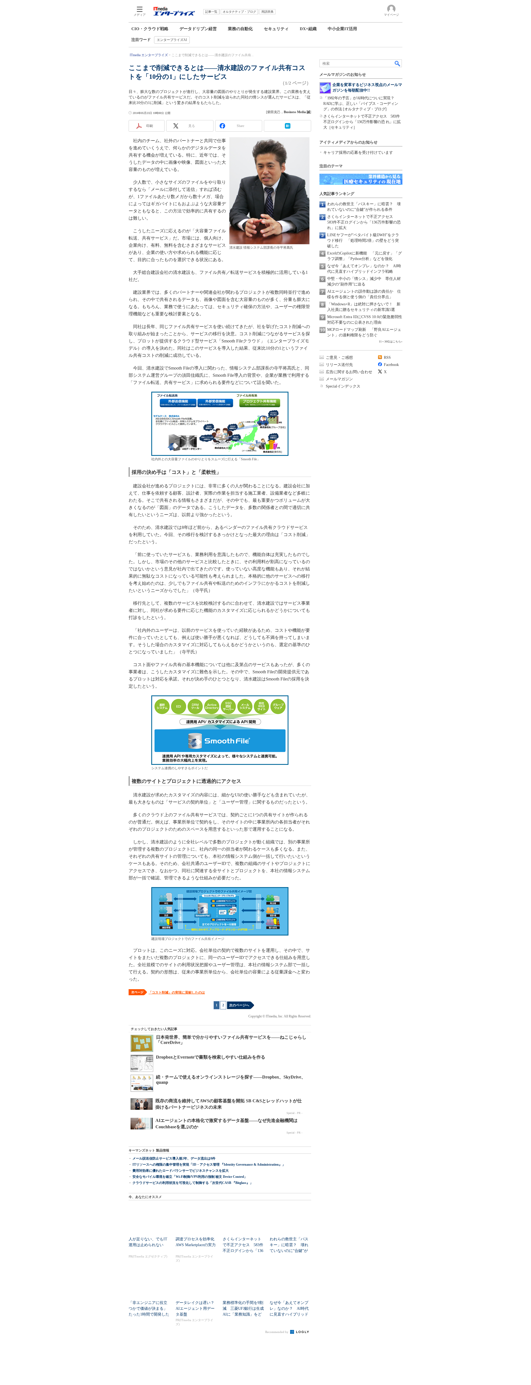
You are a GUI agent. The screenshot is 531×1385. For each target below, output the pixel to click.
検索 (398, 63)
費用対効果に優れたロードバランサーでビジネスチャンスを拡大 (180, 1171)
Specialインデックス (343, 386)
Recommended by (277, 1332)
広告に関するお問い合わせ (349, 372)
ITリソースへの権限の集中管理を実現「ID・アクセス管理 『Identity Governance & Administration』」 (208, 1164)
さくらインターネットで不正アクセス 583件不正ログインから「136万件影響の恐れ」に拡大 (364, 222)
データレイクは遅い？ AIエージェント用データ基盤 (197, 1308)
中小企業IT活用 (342, 29)
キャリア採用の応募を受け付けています (358, 152)
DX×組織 (308, 29)
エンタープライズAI (172, 40)
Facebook (391, 365)
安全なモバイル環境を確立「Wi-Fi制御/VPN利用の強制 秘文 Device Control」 (189, 1177)
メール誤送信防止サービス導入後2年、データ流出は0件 (173, 1158)
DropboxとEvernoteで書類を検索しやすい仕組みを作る (210, 1057)
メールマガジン (339, 379)
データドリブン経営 (198, 29)
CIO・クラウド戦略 (149, 29)
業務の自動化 (240, 29)
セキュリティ (276, 29)
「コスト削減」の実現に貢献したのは (177, 992)
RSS (387, 357)
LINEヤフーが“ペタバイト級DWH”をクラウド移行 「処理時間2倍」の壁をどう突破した (363, 240)
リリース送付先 (339, 365)
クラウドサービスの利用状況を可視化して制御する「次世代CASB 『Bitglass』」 (192, 1183)
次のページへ (239, 1005)
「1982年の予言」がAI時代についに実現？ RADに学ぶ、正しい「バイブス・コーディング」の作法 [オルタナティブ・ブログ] (360, 103)
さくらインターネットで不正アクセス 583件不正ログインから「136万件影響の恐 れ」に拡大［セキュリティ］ (362, 121)
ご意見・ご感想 (339, 357)
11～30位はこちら (390, 341)
